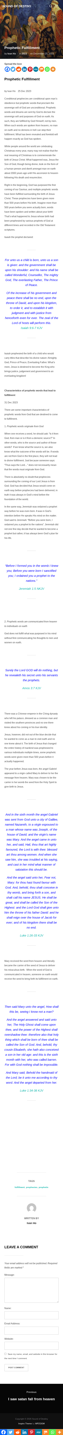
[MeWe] (35, 69)
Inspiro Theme (25, 1423)
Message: (9, 1275)
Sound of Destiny (16, 6)
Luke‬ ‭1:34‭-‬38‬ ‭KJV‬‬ (31, 1090)
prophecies (31, 1187)
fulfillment (20, 1187)
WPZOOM (40, 1423)
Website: (8, 1339)
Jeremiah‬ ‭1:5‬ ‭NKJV (31, 588)
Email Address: (12, 1323)
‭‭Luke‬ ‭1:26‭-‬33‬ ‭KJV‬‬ (31, 935)
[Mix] (41, 69)
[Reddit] (18, 69)
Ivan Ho (11, 53)
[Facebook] (7, 69)
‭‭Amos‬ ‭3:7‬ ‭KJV (31, 688)
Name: (7, 1308)
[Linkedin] (24, 69)
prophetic (43, 1187)
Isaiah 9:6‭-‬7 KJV (31, 328)
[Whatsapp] (47, 69)
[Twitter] (13, 69)
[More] (53, 69)
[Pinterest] (30, 69)
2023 (24, 53)
